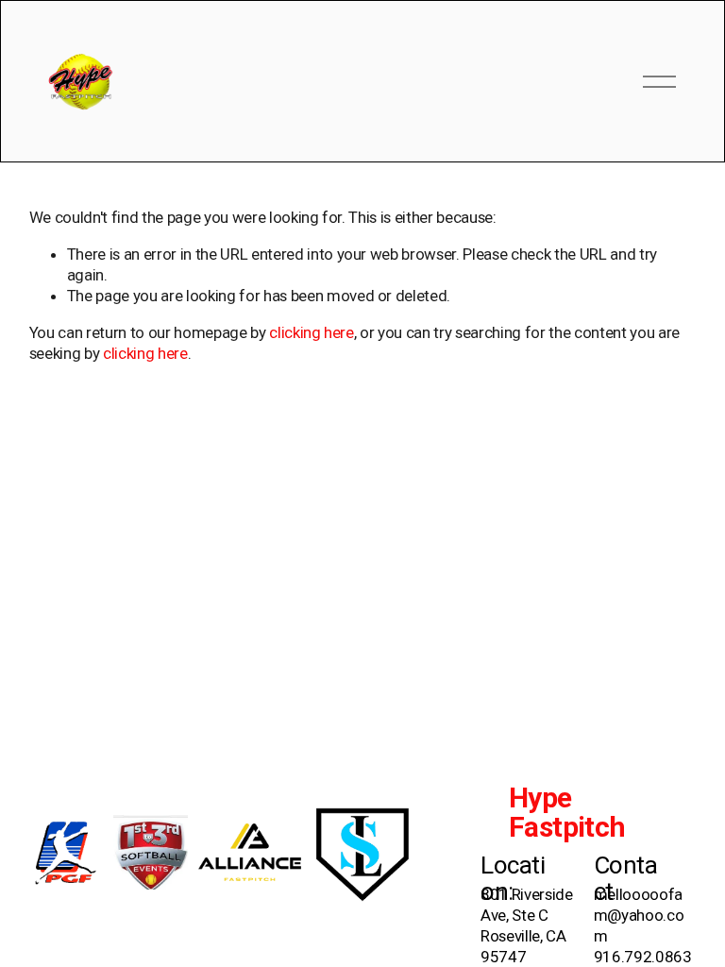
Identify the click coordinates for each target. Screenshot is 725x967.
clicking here (311, 332)
